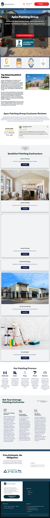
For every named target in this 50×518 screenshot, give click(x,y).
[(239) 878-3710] (24, 4)
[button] (25, 9)
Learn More (25, 164)
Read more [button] (38, 137)
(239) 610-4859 (29, 3)
